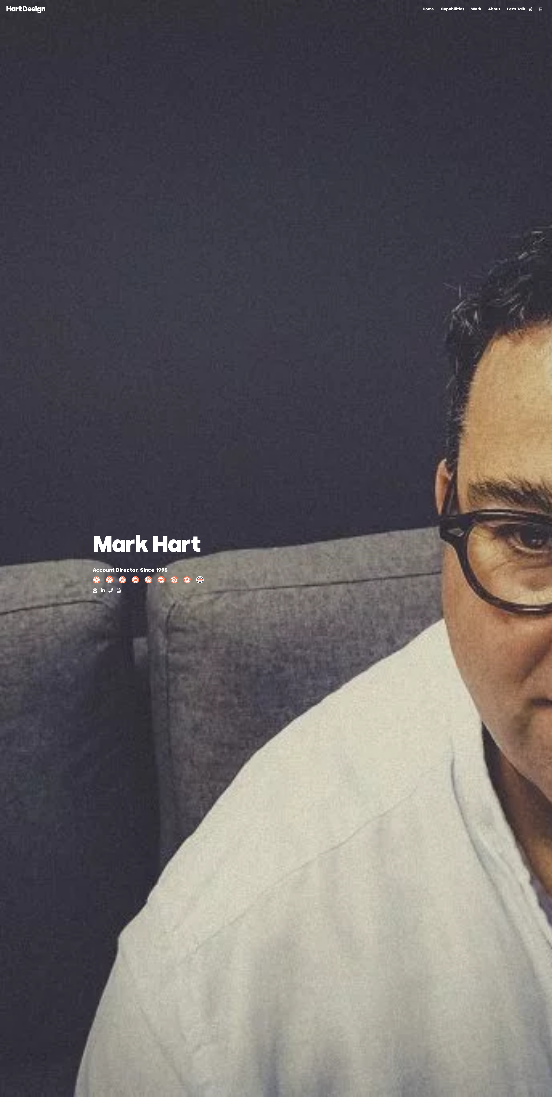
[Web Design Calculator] (541, 9)
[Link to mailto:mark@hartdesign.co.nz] (95, 590)
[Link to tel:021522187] (110, 590)
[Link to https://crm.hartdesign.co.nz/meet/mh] (119, 590)
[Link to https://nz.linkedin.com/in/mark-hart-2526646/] (103, 590)
